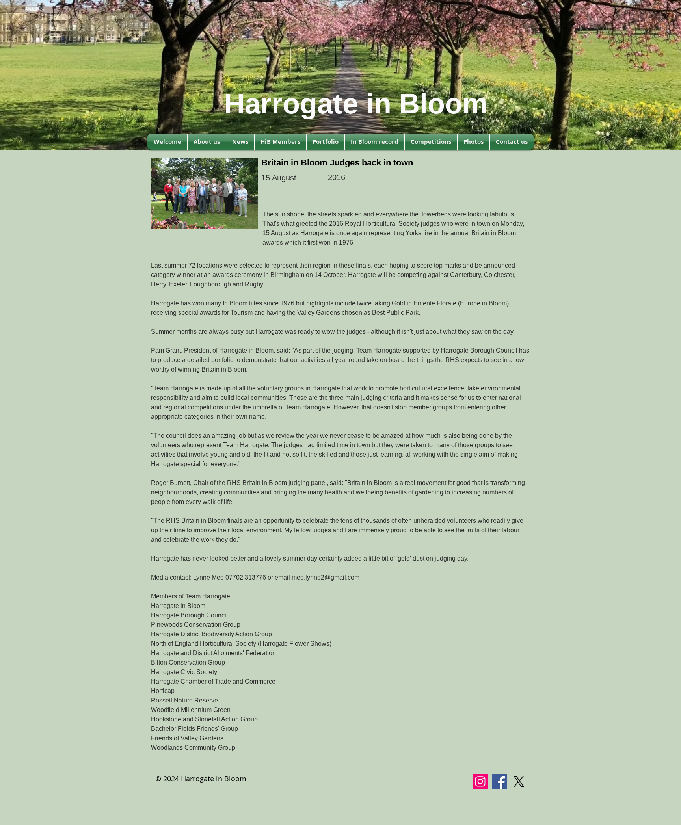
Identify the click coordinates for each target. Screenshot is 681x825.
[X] (519, 781)
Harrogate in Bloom (355, 103)
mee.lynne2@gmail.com (325, 577)
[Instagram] (480, 781)
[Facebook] (499, 781)
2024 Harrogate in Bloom (203, 778)
